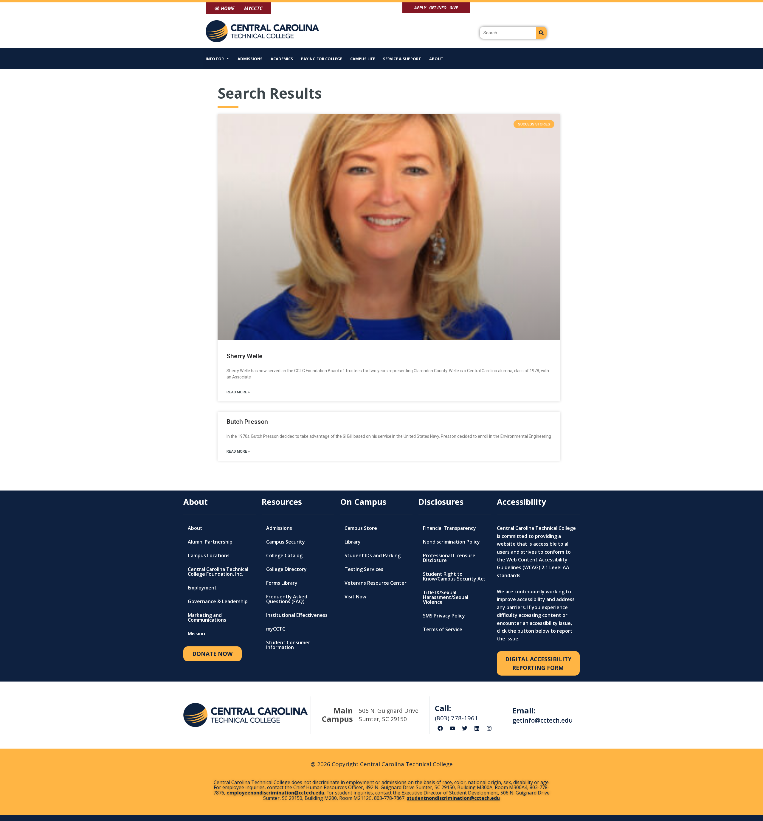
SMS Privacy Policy (444, 615)
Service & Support (402, 58)
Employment (202, 587)
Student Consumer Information (288, 645)
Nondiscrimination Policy (451, 541)
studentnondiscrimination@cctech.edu (453, 798)
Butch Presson (247, 421)
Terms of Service (442, 629)
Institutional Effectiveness (297, 615)
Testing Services (364, 569)
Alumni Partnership (210, 541)
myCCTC (275, 629)
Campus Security (285, 541)
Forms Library (281, 583)
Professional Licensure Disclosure (449, 558)
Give (453, 7)
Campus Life (362, 58)
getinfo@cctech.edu (542, 720)
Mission (196, 633)
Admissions (250, 58)
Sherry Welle (245, 356)
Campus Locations (208, 555)
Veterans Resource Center (376, 583)
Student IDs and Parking (373, 555)
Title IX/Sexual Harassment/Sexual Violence (445, 597)
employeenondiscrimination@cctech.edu (275, 792)
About (436, 58)
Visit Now (355, 596)
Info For (215, 58)
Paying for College (321, 58)
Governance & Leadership (218, 601)
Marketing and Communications (207, 617)
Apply (420, 7)
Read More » (238, 392)
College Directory (286, 569)
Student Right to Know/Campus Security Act (454, 576)
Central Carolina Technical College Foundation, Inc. (218, 571)
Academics (282, 58)
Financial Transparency (449, 528)
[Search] (541, 33)
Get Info (437, 7)
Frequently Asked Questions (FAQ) (286, 599)
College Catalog (284, 555)
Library (353, 541)
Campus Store (361, 528)
